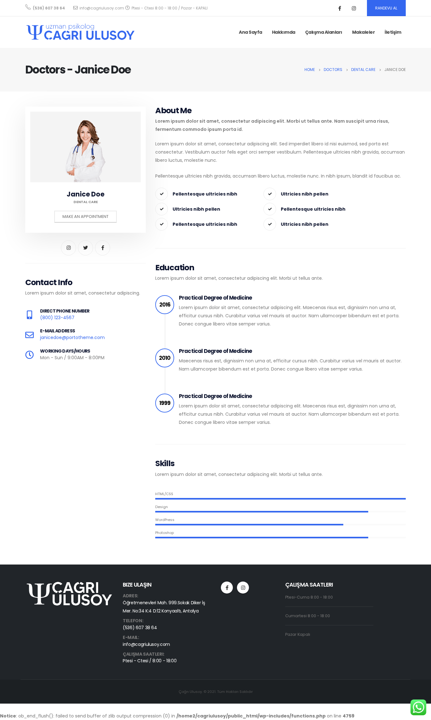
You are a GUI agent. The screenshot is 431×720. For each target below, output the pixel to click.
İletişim (393, 32)
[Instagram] (354, 8)
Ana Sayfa (250, 32)
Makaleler (363, 32)
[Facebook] (340, 8)
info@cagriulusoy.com (146, 644)
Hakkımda (283, 32)
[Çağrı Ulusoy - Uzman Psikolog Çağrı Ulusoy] (80, 32)
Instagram (243, 588)
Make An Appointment (85, 216)
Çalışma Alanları (323, 32)
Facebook (227, 588)
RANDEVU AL (386, 8)
